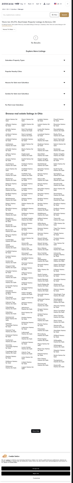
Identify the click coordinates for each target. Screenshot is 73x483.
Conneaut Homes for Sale (12, 335)
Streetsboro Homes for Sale (59, 194)
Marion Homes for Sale (43, 174)
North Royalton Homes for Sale (43, 290)
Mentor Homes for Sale (43, 204)
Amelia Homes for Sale (11, 130)
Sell (37, 4)
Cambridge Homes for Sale (11, 240)
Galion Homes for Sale (28, 204)
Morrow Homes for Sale (43, 234)
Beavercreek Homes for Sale (11, 189)
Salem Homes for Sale (60, 144)
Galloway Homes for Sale (28, 214)
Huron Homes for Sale (27, 298)
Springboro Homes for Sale (59, 174)
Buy (21, 4)
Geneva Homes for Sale (27, 224)
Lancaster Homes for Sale (27, 338)
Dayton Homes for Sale (11, 357)
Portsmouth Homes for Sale (43, 364)
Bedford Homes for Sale (11, 194)
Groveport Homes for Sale (27, 254)
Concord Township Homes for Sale (12, 325)
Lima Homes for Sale (27, 358)
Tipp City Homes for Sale (59, 229)
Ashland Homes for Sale (11, 140)
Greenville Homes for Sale (27, 244)
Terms (5, 462)
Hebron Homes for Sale (27, 268)
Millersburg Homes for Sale (43, 224)
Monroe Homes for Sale (43, 229)
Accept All (36, 468)
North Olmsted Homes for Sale (43, 280)
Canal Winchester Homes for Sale (11, 246)
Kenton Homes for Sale (27, 318)
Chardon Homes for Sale (11, 271)
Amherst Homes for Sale (11, 135)
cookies (8, 460)
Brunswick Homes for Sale (11, 230)
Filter (55, 15)
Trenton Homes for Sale (59, 239)
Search (64, 15)
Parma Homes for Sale (43, 324)
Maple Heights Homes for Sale (43, 159)
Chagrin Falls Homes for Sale (11, 266)
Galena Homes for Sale (27, 199)
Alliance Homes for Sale (11, 125)
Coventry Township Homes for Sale (12, 346)
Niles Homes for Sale (43, 270)
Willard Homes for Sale (59, 336)
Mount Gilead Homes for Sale (43, 239)
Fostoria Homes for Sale (27, 184)
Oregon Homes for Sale (43, 310)
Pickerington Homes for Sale (43, 339)
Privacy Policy (13, 462)
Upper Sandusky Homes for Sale (59, 265)
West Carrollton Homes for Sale (59, 311)
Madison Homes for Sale (43, 144)
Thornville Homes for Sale (59, 219)
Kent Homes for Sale (27, 313)
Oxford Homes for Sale (43, 315)
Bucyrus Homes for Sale (11, 235)
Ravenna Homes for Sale (59, 125)
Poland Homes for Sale (43, 354)
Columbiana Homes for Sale (11, 308)
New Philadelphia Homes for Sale (43, 259)
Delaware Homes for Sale (11, 367)
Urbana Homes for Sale (59, 270)
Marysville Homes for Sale (43, 179)
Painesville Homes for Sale (43, 319)
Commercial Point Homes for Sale (11, 318)
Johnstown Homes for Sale (27, 308)
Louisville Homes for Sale (44, 130)
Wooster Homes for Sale (59, 351)
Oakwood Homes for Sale (44, 300)
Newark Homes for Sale (43, 265)
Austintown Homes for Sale (11, 164)
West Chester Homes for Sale (59, 316)
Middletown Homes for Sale (43, 214)
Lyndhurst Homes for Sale (43, 140)
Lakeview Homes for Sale (28, 328)
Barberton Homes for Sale (11, 179)
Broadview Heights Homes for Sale (11, 219)
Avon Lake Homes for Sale (11, 174)
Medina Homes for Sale (43, 199)
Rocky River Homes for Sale (59, 135)
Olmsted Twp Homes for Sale (43, 305)
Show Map (36, 431)
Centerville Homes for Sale (11, 262)
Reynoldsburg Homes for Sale (59, 130)
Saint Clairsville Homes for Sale (59, 140)
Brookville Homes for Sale (11, 225)
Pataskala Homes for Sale (43, 329)
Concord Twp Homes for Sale (11, 331)
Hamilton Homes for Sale (27, 258)
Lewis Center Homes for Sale (27, 348)
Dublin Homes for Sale (28, 125)
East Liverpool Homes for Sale (27, 135)
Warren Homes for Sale (59, 290)
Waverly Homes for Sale (59, 306)
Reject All (36, 473)
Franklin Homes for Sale (27, 189)
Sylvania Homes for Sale (59, 214)
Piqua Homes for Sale (43, 344)
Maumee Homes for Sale (43, 194)
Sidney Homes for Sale (59, 159)
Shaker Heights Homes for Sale (59, 154)
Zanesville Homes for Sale (59, 366)
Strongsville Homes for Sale (59, 199)
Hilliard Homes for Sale (27, 273)
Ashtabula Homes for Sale (11, 144)
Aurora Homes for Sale (11, 159)
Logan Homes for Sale (28, 367)
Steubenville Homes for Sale (59, 184)
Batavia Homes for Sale (11, 184)
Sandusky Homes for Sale (59, 149)
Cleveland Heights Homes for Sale (11, 292)
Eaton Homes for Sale (27, 144)
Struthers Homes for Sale (59, 204)
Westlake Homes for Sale (60, 331)
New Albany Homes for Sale (43, 249)
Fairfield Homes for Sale (27, 169)
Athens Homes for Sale (11, 154)
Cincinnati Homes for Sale (11, 281)
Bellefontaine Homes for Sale (11, 199)
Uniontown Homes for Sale (59, 249)
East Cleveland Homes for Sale (27, 130)
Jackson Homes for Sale (27, 303)
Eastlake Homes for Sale (27, 140)
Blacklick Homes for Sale (11, 209)
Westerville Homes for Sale (59, 326)
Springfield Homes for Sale (59, 179)
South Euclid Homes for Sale (59, 169)
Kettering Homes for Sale (27, 323)
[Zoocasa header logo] (10, 4)
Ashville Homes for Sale (11, 149)
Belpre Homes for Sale (11, 204)
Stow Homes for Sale (59, 189)
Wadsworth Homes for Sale (59, 285)
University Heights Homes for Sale (59, 254)
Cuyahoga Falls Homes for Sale (11, 352)
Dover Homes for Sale (27, 120)
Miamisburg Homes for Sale (43, 209)
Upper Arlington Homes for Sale (59, 260)
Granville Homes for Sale (27, 234)
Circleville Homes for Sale (12, 286)
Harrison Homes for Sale (27, 263)
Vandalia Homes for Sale (59, 275)
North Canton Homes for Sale (43, 275)
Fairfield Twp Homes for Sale (27, 174)
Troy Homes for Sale (59, 244)
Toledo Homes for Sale (59, 234)
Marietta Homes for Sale (43, 169)
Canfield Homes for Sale (11, 252)
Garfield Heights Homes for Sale (27, 219)
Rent (29, 4)
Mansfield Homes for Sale (43, 154)
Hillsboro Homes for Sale (27, 278)
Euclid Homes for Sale (27, 159)
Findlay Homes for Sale (27, 179)
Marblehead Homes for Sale (43, 164)
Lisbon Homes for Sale (27, 363)
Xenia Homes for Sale (59, 356)
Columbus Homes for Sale (11, 313)
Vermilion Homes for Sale (59, 280)
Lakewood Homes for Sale (27, 333)
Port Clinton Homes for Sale (43, 359)
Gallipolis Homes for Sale (27, 209)
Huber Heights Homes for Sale (27, 293)
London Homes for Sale (43, 120)
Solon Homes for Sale (59, 164)
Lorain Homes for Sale (44, 125)
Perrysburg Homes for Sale (43, 334)
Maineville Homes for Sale (43, 149)
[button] (36, 60)
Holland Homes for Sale (27, 283)
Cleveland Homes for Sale (11, 298)
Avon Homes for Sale (11, 169)
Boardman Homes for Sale (11, 214)
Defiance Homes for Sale (11, 362)
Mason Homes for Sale (43, 184)
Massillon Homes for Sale (44, 189)
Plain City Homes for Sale (44, 349)
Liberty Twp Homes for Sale (27, 353)
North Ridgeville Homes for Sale (43, 285)
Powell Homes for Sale (59, 120)
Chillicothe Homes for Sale (11, 276)
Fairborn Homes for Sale (27, 164)
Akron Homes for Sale (11, 120)
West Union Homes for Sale (59, 321)
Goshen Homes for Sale (27, 229)
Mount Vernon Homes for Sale (43, 244)
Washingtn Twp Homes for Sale (59, 295)
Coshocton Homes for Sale (11, 340)
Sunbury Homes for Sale (59, 209)
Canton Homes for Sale (11, 257)
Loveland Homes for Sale (44, 135)
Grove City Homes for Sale (27, 249)
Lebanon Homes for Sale (27, 343)
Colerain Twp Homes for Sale (11, 303)
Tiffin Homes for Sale (59, 224)
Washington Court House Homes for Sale (59, 300)
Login (48, 4)
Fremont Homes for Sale (27, 194)
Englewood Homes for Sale (27, 154)
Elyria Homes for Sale (27, 149)
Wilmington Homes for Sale (59, 346)
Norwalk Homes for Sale (43, 295)
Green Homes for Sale (27, 239)
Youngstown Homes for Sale (59, 361)
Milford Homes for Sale (43, 219)
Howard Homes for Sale (27, 288)
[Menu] (67, 4)
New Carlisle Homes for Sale (43, 254)
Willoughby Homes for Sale (59, 341)
